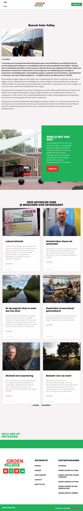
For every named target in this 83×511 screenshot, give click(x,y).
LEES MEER (9, 264)
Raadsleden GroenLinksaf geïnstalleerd (60, 309)
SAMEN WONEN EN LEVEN (68, 470)
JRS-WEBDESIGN (76, 508)
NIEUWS (38, 466)
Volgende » (46, 405)
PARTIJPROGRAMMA (68, 460)
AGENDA (38, 470)
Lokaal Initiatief (14, 241)
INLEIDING (62, 466)
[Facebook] (5, 470)
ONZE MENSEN (40, 475)
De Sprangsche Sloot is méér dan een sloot (21, 309)
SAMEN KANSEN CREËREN (68, 493)
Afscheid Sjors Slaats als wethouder (59, 242)
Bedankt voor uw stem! (58, 375)
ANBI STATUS (40, 484)
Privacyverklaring (8, 507)
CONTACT (38, 480)
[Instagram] (11, 470)
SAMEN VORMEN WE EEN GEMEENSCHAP (67, 487)
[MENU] (5, 2)
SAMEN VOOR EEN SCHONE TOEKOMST (68, 476)
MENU (5, 6)
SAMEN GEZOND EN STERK (68, 482)
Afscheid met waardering (19, 375)
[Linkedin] (16, 470)
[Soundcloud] (22, 470)
